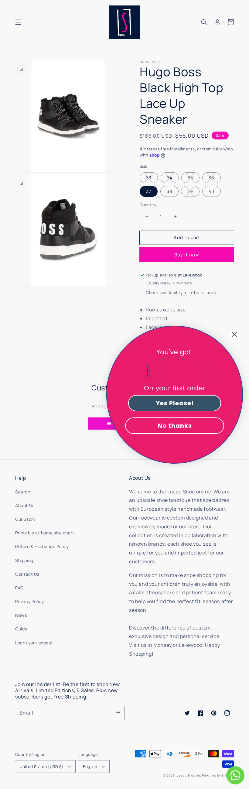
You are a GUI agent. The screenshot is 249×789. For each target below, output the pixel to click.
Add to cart (187, 237)
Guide (21, 629)
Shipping (24, 560)
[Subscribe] (117, 712)
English (90, 766)
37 (148, 191)
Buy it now (186, 255)
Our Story (25, 519)
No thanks (175, 425)
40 (211, 191)
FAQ (19, 588)
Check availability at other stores (181, 292)
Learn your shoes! (33, 643)
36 (211, 177)
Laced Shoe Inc (189, 775)
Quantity (148, 205)
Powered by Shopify (218, 775)
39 (190, 191)
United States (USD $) (41, 766)
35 (190, 177)
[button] (18, 22)
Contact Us (27, 574)
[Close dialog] (234, 334)
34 (169, 177)
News (21, 615)
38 (169, 191)
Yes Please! (175, 403)
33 (149, 177)
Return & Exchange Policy (42, 546)
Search (22, 492)
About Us (25, 505)
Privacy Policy (29, 601)
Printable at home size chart (44, 533)
